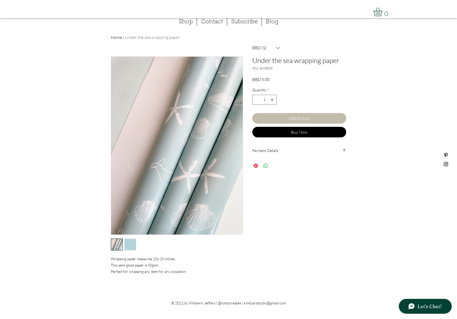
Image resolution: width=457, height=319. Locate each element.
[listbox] (266, 48)
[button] (382, 11)
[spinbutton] (264, 99)
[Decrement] (256, 99)
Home (116, 37)
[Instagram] (446, 164)
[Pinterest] (446, 155)
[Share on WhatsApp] (266, 166)
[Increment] (272, 99)
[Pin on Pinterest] (256, 166)
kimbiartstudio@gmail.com (265, 303)
